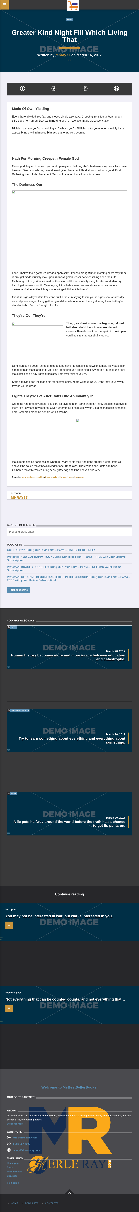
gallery (55, 477)
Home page (13, 1163)
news (81, 477)
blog (24, 477)
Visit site (12, 1182)
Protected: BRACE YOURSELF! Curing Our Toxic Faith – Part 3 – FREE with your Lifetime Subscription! (64, 569)
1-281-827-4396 (21, 1144)
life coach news (66, 477)
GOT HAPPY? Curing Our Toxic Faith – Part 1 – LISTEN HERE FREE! (51, 550)
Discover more (15, 1123)
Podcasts (31, 1203)
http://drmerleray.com (25, 1137)
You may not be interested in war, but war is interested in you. (59, 916)
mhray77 (62, 55)
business (31, 477)
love (76, 477)
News (69, 19)
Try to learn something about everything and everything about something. (72, 740)
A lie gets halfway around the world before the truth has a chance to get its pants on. (69, 823)
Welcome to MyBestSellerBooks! (69, 1087)
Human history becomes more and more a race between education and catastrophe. (68, 657)
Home (14, 1203)
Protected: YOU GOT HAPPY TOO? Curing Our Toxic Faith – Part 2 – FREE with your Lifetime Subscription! (66, 558)
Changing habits (20, 710)
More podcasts (19, 590)
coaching (40, 477)
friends (48, 477)
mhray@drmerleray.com (26, 1150)
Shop (10, 1167)
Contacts (12, 1175)
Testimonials (14, 1171)
